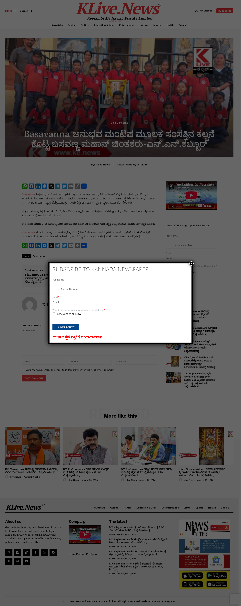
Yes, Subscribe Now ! (69, 314)
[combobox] (56, 289)
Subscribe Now (65, 327)
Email (55, 297)
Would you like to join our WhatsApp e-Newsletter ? (78, 310)
